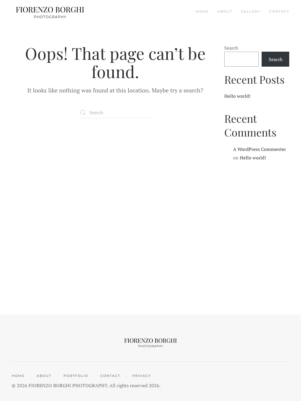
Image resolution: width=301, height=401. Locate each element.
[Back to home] (51, 11)
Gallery (250, 11)
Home (202, 11)
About (225, 11)
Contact (279, 11)
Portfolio (75, 376)
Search (231, 48)
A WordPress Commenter (259, 149)
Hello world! (237, 96)
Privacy (141, 376)
